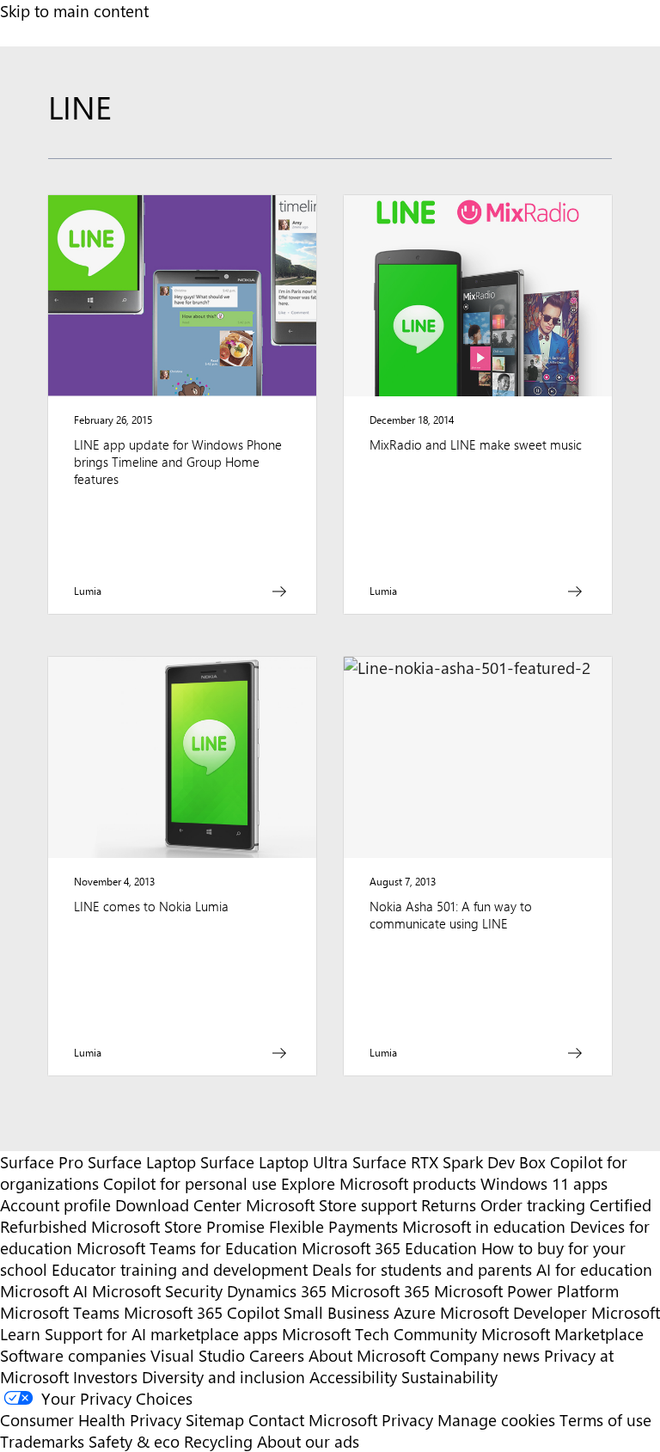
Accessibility (353, 1377)
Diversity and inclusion (223, 1377)
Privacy (409, 1420)
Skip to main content (74, 10)
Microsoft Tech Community (379, 1334)
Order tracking (532, 1205)
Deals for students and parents (422, 1269)
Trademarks (42, 1441)
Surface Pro (41, 1162)
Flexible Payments (333, 1226)
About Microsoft (367, 1355)
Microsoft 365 (380, 1291)
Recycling (218, 1441)
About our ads (308, 1441)
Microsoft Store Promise (178, 1226)
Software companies (73, 1355)
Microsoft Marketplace (562, 1334)
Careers (276, 1355)
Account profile (55, 1205)
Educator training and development (180, 1269)
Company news (485, 1355)
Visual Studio (197, 1355)
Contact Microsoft (312, 1420)
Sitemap (215, 1420)
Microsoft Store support (331, 1205)
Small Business (336, 1312)
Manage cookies (496, 1420)
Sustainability (449, 1377)
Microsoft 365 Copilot (201, 1312)
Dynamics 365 (277, 1291)
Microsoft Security (157, 1291)
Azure (415, 1312)
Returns (448, 1205)
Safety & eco (134, 1441)
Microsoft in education (483, 1226)
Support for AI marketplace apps (161, 1334)
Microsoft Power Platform (526, 1291)
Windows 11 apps (544, 1183)
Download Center (178, 1205)
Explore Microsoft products (378, 1183)
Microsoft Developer (513, 1312)
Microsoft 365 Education (389, 1248)
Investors (105, 1377)
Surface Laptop (142, 1162)
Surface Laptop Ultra (274, 1162)
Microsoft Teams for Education (186, 1248)
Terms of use (605, 1420)
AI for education (594, 1269)
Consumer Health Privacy (90, 1420)
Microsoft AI (44, 1291)
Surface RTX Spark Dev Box (449, 1162)
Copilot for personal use (190, 1183)
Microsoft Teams (59, 1312)
